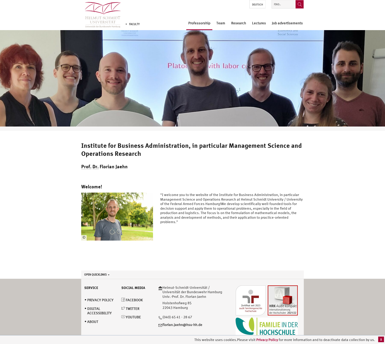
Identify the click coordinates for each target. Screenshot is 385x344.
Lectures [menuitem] (259, 23)
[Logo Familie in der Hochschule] (267, 327)
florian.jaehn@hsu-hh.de (182, 325)
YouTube (133, 317)
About (92, 322)
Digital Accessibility (99, 310)
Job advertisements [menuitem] (287, 23)
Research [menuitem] (238, 23)
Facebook (134, 300)
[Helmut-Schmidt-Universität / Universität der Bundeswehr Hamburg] (101, 15)
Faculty (134, 24)
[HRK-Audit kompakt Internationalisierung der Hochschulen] (283, 300)
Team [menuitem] (220, 23)
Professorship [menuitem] (199, 23)
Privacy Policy (267, 340)
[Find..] (300, 4)
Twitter (132, 308)
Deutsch (257, 4)
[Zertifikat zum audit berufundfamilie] (251, 300)
